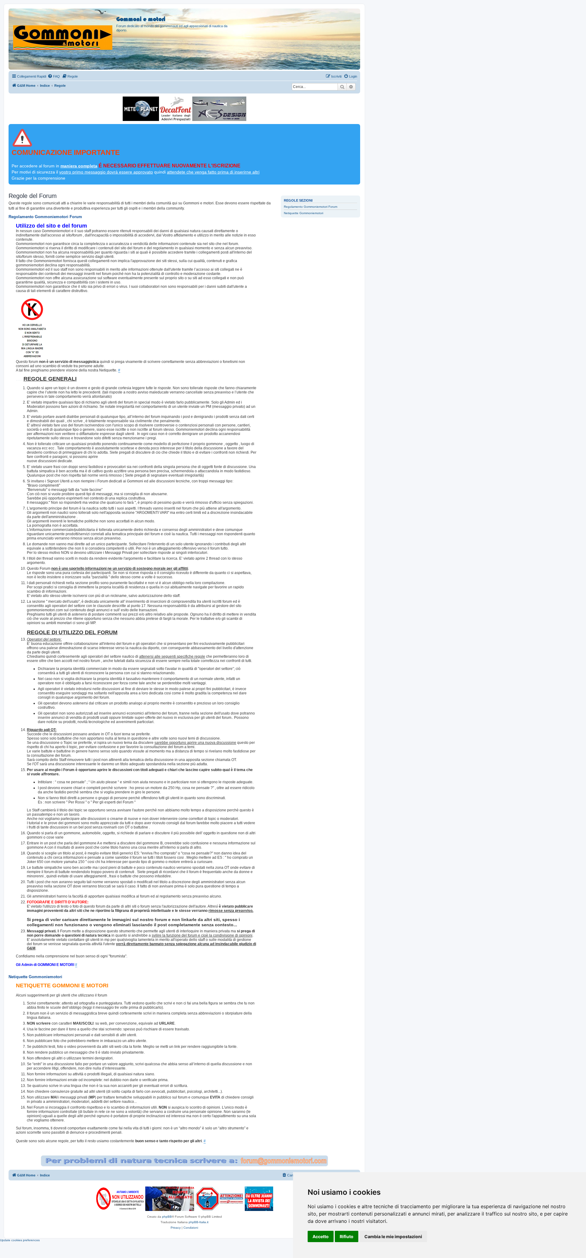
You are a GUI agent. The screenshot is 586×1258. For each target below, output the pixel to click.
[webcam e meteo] (141, 109)
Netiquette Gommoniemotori (303, 213)
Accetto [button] (321, 1236)
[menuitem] (54, 76)
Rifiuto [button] (346, 1236)
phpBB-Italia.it (198, 1222)
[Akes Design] (219, 109)
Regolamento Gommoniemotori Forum (310, 206)
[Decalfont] (175, 109)
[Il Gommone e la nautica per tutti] (259, 1199)
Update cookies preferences (20, 1240)
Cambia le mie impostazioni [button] (393, 1236)
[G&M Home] (63, 30)
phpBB (167, 1216)
